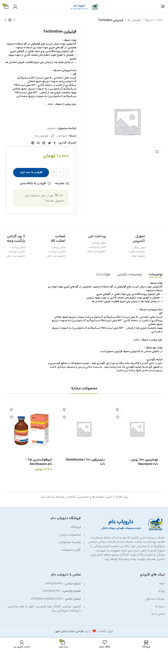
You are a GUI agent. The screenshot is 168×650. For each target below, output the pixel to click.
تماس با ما (158, 614)
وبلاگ (161, 591)
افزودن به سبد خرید (31, 172)
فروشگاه (76, 527)
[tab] (156, 274)
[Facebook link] (54, 143)
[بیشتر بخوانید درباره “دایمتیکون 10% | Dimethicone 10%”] (64, 409)
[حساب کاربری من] (15, 6)
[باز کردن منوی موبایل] (163, 6)
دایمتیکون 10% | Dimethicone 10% (85, 462)
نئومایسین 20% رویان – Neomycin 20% (143, 462)
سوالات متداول (155, 599)
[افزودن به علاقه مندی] (117, 417)
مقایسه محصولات (70, 542)
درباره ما (160, 606)
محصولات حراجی (70, 535)
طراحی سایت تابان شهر (69, 631)
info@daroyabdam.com (46, 599)
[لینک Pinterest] (44, 143)
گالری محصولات (71, 550)
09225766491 (53, 584)
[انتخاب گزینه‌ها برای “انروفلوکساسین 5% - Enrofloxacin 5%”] (11, 409)
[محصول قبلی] (14, 20)
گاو (53, 136)
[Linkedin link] (38, 143)
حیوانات (62, 136)
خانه (159, 20)
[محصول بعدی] (5, 20)
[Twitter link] (49, 143)
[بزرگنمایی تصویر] (157, 151)
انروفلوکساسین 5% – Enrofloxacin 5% (38, 462)
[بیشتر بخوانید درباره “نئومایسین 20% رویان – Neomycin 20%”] (117, 409)
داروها (148, 20)
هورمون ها (134, 20)
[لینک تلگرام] (33, 143)
